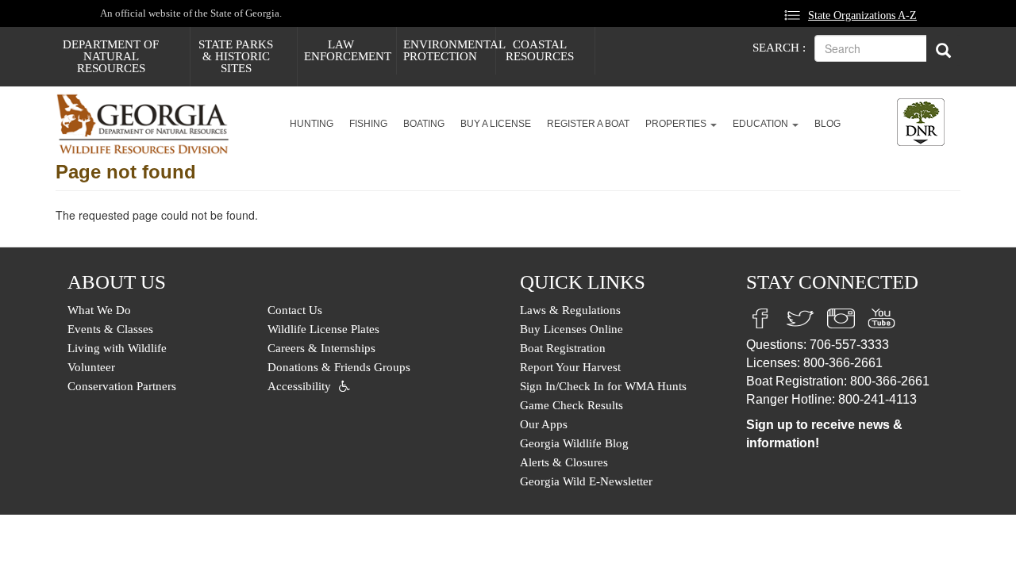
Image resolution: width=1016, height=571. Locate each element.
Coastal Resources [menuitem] (540, 50)
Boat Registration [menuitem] (563, 348)
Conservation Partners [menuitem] (121, 386)
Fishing (368, 123)
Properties (677, 123)
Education (762, 123)
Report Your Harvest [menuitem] (570, 367)
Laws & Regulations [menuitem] (570, 310)
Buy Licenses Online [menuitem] (571, 329)
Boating (423, 123)
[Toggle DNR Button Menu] (921, 122)
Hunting (311, 123)
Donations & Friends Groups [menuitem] (338, 367)
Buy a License (495, 123)
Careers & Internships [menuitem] (321, 348)
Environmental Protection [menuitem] (449, 50)
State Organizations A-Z (862, 15)
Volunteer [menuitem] (91, 367)
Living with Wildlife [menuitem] (117, 348)
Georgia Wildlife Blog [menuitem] (574, 443)
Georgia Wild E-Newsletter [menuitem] (586, 481)
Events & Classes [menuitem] (110, 329)
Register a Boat (588, 123)
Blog (827, 123)
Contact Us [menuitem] (294, 310)
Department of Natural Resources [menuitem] (111, 56)
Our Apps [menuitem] (544, 424)
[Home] (149, 124)
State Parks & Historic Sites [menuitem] (235, 56)
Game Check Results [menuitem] (571, 405)
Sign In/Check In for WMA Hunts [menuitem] (603, 386)
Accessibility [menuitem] (299, 386)
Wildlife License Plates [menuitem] (323, 329)
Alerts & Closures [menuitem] (564, 462)
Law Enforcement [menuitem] (347, 50)
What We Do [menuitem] (99, 310)
